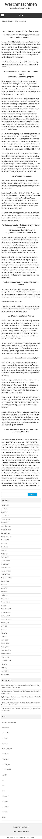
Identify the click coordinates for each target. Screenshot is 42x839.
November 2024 (6, 571)
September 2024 (6, 578)
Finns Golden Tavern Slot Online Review (21, 31)
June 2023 (4, 629)
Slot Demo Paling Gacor (15, 439)
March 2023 (4, 640)
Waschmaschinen (21, 4)
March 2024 (4, 598)
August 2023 (5, 622)
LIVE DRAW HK (6, 769)
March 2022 (4, 671)
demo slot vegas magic (16, 462)
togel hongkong (7, 748)
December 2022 (6, 650)
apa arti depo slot (31, 442)
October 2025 (5, 533)
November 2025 (6, 529)
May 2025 (4, 550)
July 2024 (4, 584)
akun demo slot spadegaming (15, 442)
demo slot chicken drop (29, 457)
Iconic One (10, 837)
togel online (5, 733)
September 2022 (6, 660)
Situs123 (4, 743)
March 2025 (4, 557)
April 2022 (4, 667)
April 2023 (4, 636)
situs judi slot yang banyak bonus (24, 475)
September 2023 (6, 619)
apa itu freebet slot (8, 444)
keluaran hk (5, 796)
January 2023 (5, 647)
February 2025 (5, 560)
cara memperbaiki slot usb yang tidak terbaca (19, 452)
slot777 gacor (6, 764)
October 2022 (5, 657)
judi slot (4, 775)
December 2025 (6, 526)
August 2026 (5, 505)
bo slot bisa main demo (22, 447)
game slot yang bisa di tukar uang (15, 465)
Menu (21, 15)
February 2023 (5, 643)
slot (3, 780)
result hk (4, 738)
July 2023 (4, 626)
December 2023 (6, 609)
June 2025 (4, 547)
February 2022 (5, 674)
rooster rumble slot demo (27, 473)
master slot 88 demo (29, 470)
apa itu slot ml (19, 444)
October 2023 (5, 616)
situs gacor (5, 727)
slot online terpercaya (9, 722)
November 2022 (6, 653)
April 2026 (4, 512)
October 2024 (5, 574)
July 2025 (4, 543)
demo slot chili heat (8, 460)
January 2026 (5, 522)
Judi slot (4, 811)
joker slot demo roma (13, 467)
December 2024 (6, 567)
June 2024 (4, 588)
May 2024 (4, 591)
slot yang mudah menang (30, 483)
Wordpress (30, 837)
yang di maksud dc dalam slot (11, 485)
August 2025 (5, 540)
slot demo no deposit (12, 480)
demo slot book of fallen (13, 457)
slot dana (5, 754)
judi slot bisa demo (27, 467)
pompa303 (5, 759)
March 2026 (4, 516)
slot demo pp (24, 480)
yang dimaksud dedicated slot (30, 485)
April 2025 (4, 553)
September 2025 (6, 536)
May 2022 (4, 664)
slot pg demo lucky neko (14, 483)
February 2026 (5, 519)
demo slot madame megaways (24, 460)
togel (3, 817)
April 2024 (4, 595)
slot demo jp (23, 478)
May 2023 (4, 633)
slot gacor (5, 801)
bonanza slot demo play (16, 450)
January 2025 (5, 564)
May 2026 (4, 509)
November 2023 (6, 612)
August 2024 (5, 581)
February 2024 (5, 602)
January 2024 (5, 605)
